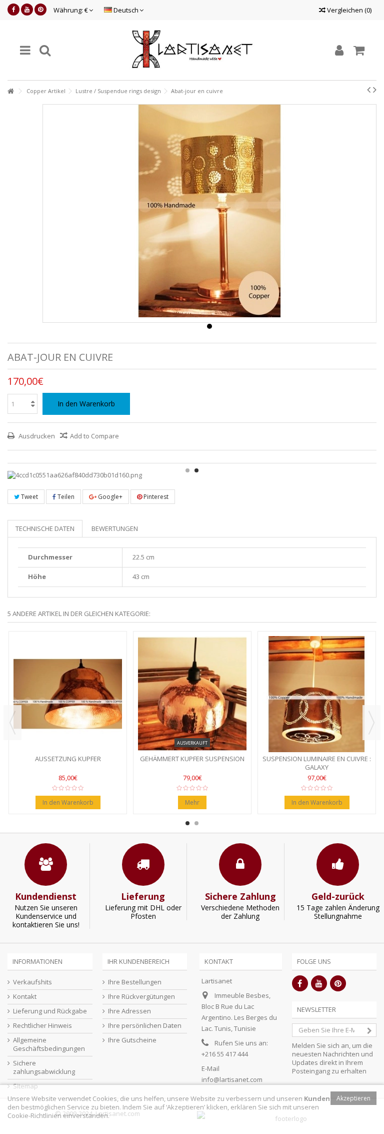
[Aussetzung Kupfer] (68, 694)
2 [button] (196, 470)
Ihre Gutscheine (132, 1040)
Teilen (65, 496)
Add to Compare (94, 435)
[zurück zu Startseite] (11, 91)
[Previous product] (368, 90)
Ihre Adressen (129, 1011)
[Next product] (374, 90)
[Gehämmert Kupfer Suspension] (192, 694)
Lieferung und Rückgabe (50, 1011)
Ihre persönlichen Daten (145, 1025)
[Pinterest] (40, 10)
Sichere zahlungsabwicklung (44, 1067)
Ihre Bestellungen (135, 982)
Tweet (29, 496)
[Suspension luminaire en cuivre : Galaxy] (316, 694)
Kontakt (24, 996)
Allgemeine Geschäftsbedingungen (49, 1044)
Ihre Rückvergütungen (141, 996)
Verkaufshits (32, 982)
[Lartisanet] (192, 50)
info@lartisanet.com (232, 1079)
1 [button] (188, 470)
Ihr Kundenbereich (139, 961)
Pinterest (155, 496)
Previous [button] (13, 722)
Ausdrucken (36, 435)
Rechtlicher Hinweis (42, 1025)
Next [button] (371, 722)
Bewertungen (115, 528)
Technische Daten (45, 528)
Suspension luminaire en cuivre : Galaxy (316, 763)
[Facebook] (14, 10)
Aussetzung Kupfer (68, 758)
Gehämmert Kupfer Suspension (192, 758)
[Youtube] (27, 10)
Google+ (109, 496)
